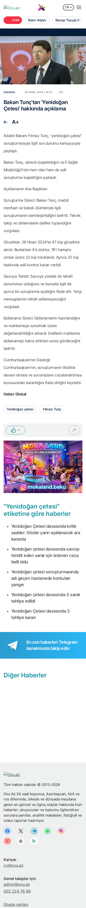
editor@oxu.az (17, 884)
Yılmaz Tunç (52, 409)
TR (67, 7)
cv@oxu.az (13, 865)
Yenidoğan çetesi (20, 409)
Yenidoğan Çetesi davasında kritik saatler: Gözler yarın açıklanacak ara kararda (45, 533)
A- (6, 122)
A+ (15, 122)
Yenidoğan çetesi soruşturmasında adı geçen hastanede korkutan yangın (45, 578)
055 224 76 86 (17, 891)
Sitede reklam (16, 904)
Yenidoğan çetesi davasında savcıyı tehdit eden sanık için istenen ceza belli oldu (45, 555)
